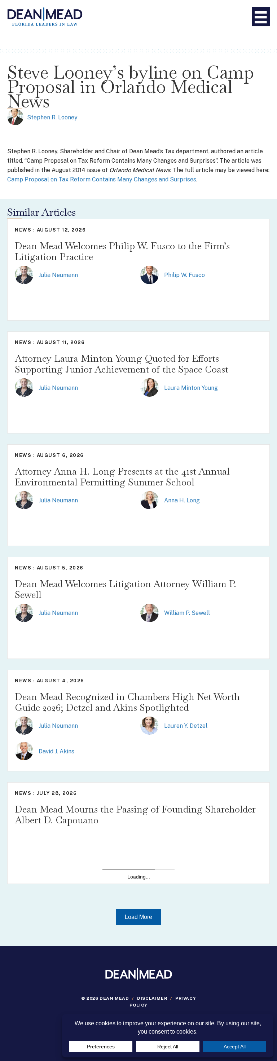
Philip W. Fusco (184, 275)
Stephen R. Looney (52, 117)
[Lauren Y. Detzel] (149, 725)
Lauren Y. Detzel (185, 725)
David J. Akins (56, 751)
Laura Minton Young (191, 387)
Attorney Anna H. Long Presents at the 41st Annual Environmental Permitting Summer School (122, 476)
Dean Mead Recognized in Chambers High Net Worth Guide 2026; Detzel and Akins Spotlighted (127, 702)
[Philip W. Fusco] (149, 274)
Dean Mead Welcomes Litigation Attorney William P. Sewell (125, 589)
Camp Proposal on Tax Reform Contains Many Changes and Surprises (101, 179)
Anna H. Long (182, 500)
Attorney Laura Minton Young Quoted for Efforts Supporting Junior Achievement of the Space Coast (121, 363)
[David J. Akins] (24, 750)
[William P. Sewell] (149, 612)
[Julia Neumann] (24, 274)
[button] (138, 917)
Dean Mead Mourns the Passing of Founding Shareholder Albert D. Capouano (135, 814)
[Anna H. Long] (149, 499)
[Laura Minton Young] (149, 387)
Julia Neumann (58, 275)
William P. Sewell (187, 612)
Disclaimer (152, 998)
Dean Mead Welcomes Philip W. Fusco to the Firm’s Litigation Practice (122, 251)
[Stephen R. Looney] (15, 116)
